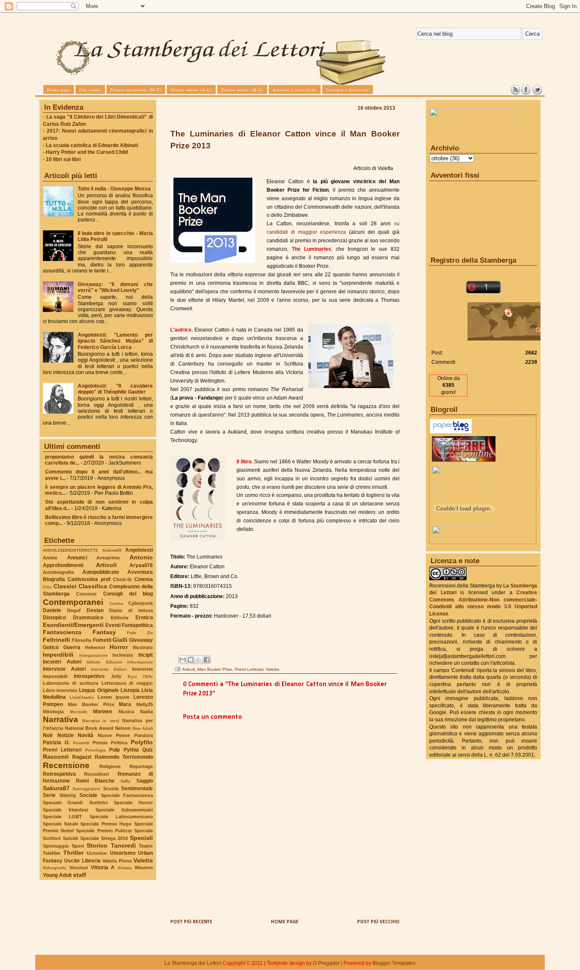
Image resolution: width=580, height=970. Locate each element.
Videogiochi (54, 867)
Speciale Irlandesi (65, 809)
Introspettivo (89, 676)
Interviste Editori (109, 669)
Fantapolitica (137, 625)
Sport (78, 845)
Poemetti (81, 742)
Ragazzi (81, 757)
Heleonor (95, 647)
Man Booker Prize (91, 704)
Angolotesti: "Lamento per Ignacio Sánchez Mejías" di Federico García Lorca (115, 341)
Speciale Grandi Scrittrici (75, 802)
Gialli (120, 639)
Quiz (147, 750)
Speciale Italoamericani (124, 809)
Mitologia (53, 711)
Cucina (116, 603)
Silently (67, 795)
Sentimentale (137, 788)
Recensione (66, 765)
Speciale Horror (133, 802)
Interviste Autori (64, 669)
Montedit (78, 711)
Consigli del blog (128, 594)
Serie (49, 795)
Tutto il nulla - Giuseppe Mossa (114, 189)
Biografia (54, 579)
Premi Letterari (62, 750)
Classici (64, 586)
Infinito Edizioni (104, 662)
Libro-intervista (60, 690)
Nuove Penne (114, 735)
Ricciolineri (96, 774)
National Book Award (89, 728)
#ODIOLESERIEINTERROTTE (70, 550)
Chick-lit (122, 579)
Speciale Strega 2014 (104, 838)
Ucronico (97, 853)
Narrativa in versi (100, 720)
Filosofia (81, 640)
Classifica (93, 586)
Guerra (71, 647)
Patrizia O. (56, 743)
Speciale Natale (60, 823)
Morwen (102, 712)
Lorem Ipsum (114, 697)
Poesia (100, 742)
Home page (284, 922)
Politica (119, 742)
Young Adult (57, 875)
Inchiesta (123, 655)
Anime (50, 557)
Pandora (143, 735)
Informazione (140, 662)
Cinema (143, 579)
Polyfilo (142, 742)
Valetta (143, 860)
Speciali (141, 837)
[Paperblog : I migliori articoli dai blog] (451, 431)
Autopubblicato (100, 572)
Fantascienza (62, 632)
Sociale (88, 795)
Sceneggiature (86, 788)
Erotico (144, 618)
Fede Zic (140, 632)
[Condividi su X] (198, 659)
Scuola (110, 788)
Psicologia (95, 750)
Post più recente (191, 922)
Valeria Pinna (116, 860)
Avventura (140, 572)
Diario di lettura (131, 610)
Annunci (77, 558)
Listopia (130, 690)
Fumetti (102, 640)
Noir (48, 735)
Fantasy (104, 632)
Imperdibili (58, 654)
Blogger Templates (394, 963)
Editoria (119, 617)
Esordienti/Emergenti (73, 624)
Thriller (73, 852)
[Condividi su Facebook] (207, 659)
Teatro (146, 845)
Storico (97, 845)
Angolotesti (139, 550)
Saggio (144, 781)
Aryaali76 (141, 565)
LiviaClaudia (82, 697)
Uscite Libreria (82, 861)
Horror (119, 647)
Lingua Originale (98, 690)
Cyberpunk (140, 603)
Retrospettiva (59, 774)
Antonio (141, 557)
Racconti (56, 756)
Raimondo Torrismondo (124, 757)
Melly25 (144, 704)
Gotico (51, 647)
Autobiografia (58, 572)
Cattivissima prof (89, 579)
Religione (110, 766)
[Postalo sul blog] (190, 659)
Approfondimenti (63, 565)
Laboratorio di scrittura (70, 683)
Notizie (65, 735)
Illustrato (143, 647)
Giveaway (141, 640)
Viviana (125, 867)
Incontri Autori (62, 662)
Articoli (106, 565)
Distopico (54, 618)
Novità (85, 735)
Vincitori (78, 867)
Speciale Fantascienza (127, 795)
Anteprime (108, 557)
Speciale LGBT (62, 816)
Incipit (145, 655)
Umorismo (122, 853)
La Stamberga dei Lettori (192, 963)
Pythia (131, 750)
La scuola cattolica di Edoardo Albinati (92, 145)
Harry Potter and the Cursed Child (87, 152)
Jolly (116, 676)
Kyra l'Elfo (140, 676)
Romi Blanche (95, 781)
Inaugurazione (93, 655)
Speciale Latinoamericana (121, 816)
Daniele (52, 610)
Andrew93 (111, 550)
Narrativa (60, 719)
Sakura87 (56, 788)
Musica (126, 711)
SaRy (125, 781)
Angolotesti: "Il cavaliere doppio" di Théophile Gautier (115, 389)
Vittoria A (103, 868)
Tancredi (123, 845)
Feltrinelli (56, 639)
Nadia (146, 711)
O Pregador (326, 963)
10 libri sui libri (63, 159)
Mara (125, 704)
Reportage (141, 766)
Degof (74, 610)
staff (79, 874)
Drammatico (88, 618)
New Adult (142, 728)
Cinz (47, 586)
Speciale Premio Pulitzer (104, 830)
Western (144, 867)
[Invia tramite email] (182, 659)
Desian (95, 610)
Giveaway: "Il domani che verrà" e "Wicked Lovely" (115, 287)
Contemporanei (73, 602)
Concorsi (86, 593)
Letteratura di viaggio (127, 683)
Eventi (113, 625)
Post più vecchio (378, 922)
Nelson (123, 728)
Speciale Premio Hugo (106, 823)
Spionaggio (56, 845)
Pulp (114, 750)
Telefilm (51, 853)
